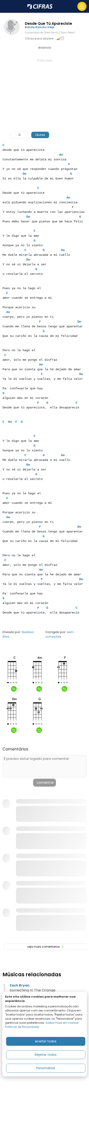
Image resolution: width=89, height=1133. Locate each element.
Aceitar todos (45, 1041)
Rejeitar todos (46, 1054)
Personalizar (45, 1068)
